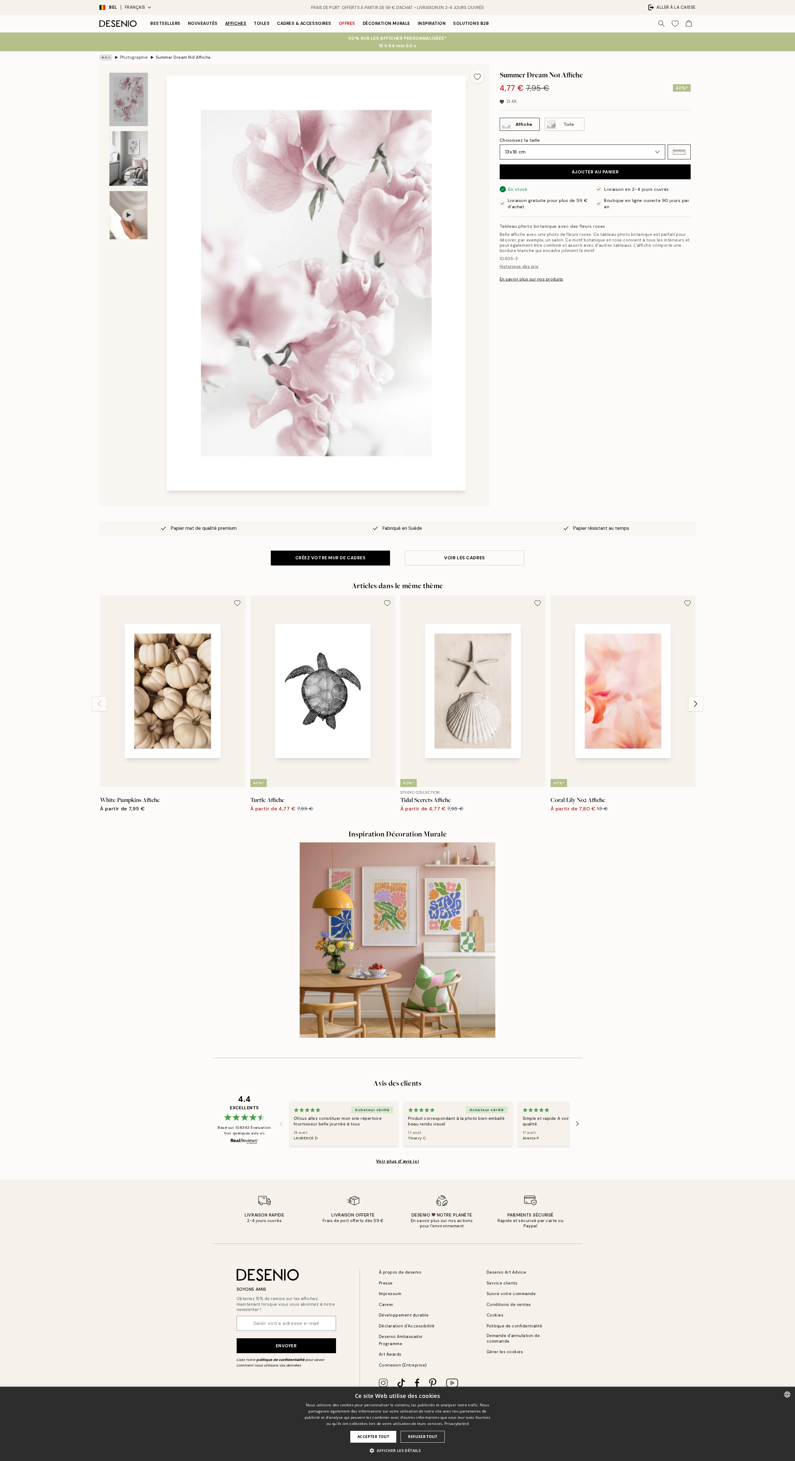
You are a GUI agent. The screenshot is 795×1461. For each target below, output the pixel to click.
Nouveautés (203, 23)
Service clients (502, 1283)
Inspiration (432, 23)
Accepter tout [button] (373, 1436)
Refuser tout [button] (422, 1436)
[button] (679, 151)
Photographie (134, 57)
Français (135, 7)
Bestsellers (165, 23)
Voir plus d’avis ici (397, 1161)
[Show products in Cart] (689, 23)
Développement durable (404, 1315)
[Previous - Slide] (99, 703)
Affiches (235, 23)
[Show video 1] (128, 215)
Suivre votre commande (511, 1293)
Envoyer (286, 1346)
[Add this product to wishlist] (477, 76)
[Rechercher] (661, 23)
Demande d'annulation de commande (513, 1338)
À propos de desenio (400, 1272)
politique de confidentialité (281, 1359)
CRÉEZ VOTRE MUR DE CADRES (330, 558)
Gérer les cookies (505, 1351)
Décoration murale (386, 23)
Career (386, 1304)
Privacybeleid (456, 1423)
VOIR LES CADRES (464, 558)
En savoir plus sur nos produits (531, 279)
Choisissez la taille (520, 140)
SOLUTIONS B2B (471, 23)
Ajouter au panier (595, 172)
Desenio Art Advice (506, 1272)
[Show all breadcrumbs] (105, 57)
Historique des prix (519, 266)
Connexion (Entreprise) (403, 1365)
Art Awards (390, 1354)
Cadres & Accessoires (304, 23)
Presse (386, 1283)
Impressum (390, 1293)
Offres (347, 23)
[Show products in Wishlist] (675, 23)
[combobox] (787, 1394)
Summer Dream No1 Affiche (183, 57)
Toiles (262, 23)
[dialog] (397, 1424)
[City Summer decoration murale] (397, 940)
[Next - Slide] (695, 703)
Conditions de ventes (509, 1304)
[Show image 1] (128, 99)
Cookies (495, 1315)
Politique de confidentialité (515, 1326)
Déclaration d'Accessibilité (407, 1326)
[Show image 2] (128, 158)
